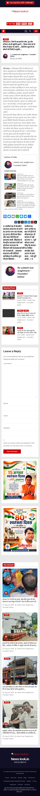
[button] (30, 31)
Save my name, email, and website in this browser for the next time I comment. (18, 444)
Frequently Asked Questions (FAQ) (14, 781)
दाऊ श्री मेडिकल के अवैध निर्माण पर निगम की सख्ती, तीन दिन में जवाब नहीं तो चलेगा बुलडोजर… (26, 196)
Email (5, 416)
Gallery (29, 781)
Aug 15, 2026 (21, 300)
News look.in (20, 15)
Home (7, 778)
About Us (13, 778)
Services (27, 784)
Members (13, 784)
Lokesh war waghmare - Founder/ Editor (26, 302)
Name (5, 403)
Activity (20, 778)
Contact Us (31, 778)
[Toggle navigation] (26, 31)
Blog (25, 778)
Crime (30, 24)
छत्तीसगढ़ (6, 39)
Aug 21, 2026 (9, 736)
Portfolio (20, 784)
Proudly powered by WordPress (14, 771)
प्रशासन (18, 24)
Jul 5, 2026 (21, 335)
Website (6, 428)
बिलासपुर (24, 24)
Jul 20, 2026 (21, 317)
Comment (7, 363)
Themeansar (20, 773)
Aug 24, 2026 (9, 605)
